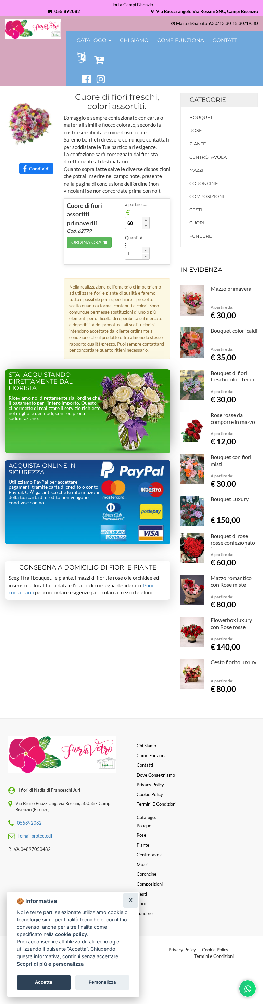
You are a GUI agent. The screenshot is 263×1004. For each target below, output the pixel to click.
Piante (197, 143)
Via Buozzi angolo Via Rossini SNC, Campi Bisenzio (206, 11)
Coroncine (203, 183)
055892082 (29, 823)
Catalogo (92, 40)
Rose (195, 130)
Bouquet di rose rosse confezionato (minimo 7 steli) (233, 543)
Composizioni (206, 196)
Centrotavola (208, 157)
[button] (79, 58)
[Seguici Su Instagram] (101, 78)
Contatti (145, 765)
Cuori (196, 222)
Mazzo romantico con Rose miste (231, 581)
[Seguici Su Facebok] (83, 78)
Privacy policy (150, 784)
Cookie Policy (215, 949)
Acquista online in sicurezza (42, 469)
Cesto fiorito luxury (233, 662)
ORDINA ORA (87, 242)
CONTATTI (226, 40)
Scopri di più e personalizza (50, 964)
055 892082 (66, 11)
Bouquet (201, 117)
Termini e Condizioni (214, 956)
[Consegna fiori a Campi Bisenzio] (33, 29)
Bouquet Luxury (230, 499)
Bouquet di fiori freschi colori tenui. (233, 376)
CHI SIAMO (134, 40)
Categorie (208, 100)
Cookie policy (150, 794)
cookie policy (71, 934)
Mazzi (196, 170)
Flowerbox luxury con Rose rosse (231, 623)
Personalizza (102, 982)
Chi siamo (146, 745)
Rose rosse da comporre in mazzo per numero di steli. (233, 422)
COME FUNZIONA (180, 40)
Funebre (200, 236)
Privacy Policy (182, 949)
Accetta (43, 982)
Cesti (195, 209)
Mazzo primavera (231, 288)
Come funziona (152, 755)
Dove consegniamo (156, 775)
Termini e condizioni (156, 804)
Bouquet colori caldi (234, 330)
